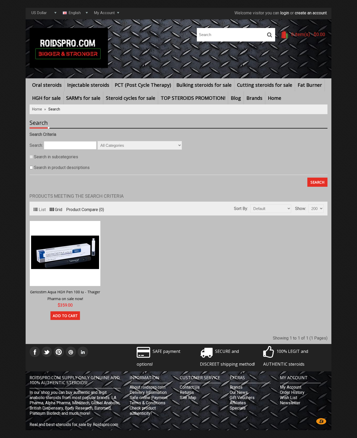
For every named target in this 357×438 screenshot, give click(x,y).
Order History (292, 392)
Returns (187, 392)
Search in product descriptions (62, 167)
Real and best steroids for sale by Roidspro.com (74, 424)
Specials (238, 408)
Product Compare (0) (85, 209)
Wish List (288, 397)
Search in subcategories (56, 156)
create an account (311, 12)
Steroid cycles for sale (130, 98)
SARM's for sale (83, 98)
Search (54, 109)
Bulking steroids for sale (204, 85)
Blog (236, 98)
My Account (290, 387)
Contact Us (190, 387)
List (42, 209)
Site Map (188, 397)
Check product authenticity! (143, 411)
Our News (239, 392)
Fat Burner (310, 85)
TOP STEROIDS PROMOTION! (193, 98)
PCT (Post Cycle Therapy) (143, 85)
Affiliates (238, 402)
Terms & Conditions (147, 402)
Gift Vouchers (242, 397)
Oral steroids (47, 85)
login (284, 12)
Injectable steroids (88, 85)
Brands (254, 98)
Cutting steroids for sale (264, 85)
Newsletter (290, 402)
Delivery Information (148, 392)
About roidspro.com (147, 387)
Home (274, 98)
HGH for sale (46, 98)
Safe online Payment (149, 397)
